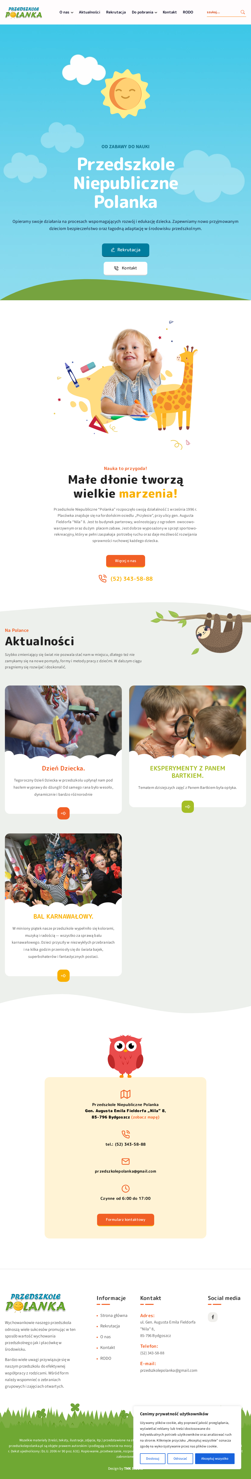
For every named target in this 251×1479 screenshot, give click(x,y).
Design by (125, 1468)
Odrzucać (180, 1458)
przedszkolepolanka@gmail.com (125, 1171)
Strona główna (113, 1315)
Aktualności (89, 12)
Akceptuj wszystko (214, 1458)
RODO (188, 12)
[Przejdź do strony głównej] (23, 18)
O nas (64, 12)
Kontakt (170, 12)
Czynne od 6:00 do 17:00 (125, 1198)
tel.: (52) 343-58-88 (125, 1144)
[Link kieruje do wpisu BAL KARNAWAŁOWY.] (63, 976)
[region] (187, 1437)
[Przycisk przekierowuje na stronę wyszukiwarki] (242, 12)
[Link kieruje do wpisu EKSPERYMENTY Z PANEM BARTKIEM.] (188, 807)
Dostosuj (152, 1458)
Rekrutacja (116, 12)
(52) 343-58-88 (152, 1353)
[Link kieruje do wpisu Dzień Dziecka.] (63, 813)
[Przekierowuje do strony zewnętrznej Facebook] (213, 1317)
